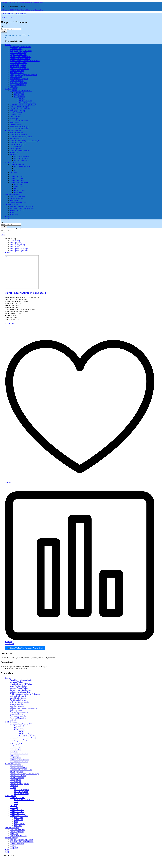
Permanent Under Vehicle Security (22, 208)
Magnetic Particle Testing (18, 55)
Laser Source (18, 184)
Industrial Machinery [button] (12, 194)
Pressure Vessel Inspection (19, 79)
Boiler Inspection (16, 77)
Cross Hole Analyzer (17, 144)
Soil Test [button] (13, 154)
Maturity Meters (15, 146)
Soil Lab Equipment (21, 158)
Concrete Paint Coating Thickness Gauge (24, 141)
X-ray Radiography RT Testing (21, 51)
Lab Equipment (15, 148)
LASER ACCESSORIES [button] (19, 182)
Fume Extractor (19, 190)
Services (8, 678)
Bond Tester (14, 152)
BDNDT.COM (6, 17)
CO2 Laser (14, 174)
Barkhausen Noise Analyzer (19, 127)
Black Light (14, 119)
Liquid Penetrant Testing (18, 53)
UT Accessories (19, 730)
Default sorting (15, 241)
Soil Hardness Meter (21, 160)
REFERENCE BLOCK (27, 103)
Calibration (14, 87)
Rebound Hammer (16, 133)
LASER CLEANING (17, 180)
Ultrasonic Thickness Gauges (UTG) (23, 105)
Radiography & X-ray (17, 111)
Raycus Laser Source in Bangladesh (25, 292)
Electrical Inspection (17, 71)
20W (16, 168)
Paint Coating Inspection (18, 83)
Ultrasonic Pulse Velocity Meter (21, 137)
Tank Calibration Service (18, 63)
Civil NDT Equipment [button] (13, 131)
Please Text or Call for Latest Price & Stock (25, 648)
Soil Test (13, 788)
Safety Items (14, 214)
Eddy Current (14, 123)
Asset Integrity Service (18, 67)
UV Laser (13, 172)
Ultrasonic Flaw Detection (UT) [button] (21, 91)
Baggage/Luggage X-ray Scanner (21, 206)
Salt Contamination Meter (19, 121)
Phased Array (19, 95)
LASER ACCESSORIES (19, 816)
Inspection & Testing (17, 73)
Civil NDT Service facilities (19, 69)
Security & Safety (11, 838)
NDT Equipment (11, 722)
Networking (14, 200)
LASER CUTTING (17, 176)
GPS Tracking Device (17, 196)
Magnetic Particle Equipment (20, 109)
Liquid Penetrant (15, 117)
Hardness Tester (15, 115)
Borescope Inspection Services (20, 57)
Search (4, 31)
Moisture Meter (15, 125)
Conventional (19, 93)
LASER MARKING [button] (17, 164)
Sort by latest (14, 247)
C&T (7, 216)
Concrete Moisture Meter (18, 135)
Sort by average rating (17, 245)
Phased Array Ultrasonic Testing (21, 47)
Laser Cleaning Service (18, 65)
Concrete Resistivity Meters (19, 150)
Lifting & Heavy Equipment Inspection (23, 75)
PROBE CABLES (25, 101)
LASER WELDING (17, 178)
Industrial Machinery (12, 828)
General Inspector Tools (18, 202)
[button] (2, 858)
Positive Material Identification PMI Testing (25, 61)
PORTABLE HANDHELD (24, 166)
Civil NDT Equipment (13, 764)
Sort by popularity (16, 243)
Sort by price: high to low (19, 251)
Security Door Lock (17, 210)
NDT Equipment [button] (11, 89)
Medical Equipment (17, 198)
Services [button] (8, 45)
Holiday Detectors (16, 113)
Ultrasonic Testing (16, 49)
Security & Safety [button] (11, 204)
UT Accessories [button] (19, 97)
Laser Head (18, 192)
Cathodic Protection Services (20, 59)
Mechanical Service (17, 81)
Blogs (7, 218)
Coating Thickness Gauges (19, 107)
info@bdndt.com (11, 35)
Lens (16, 188)
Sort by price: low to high (19, 249)
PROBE (22, 99)
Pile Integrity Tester (16, 139)
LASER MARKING (17, 798)
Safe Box (13, 212)
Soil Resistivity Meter (21, 156)
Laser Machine (10, 796)
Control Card (18, 186)
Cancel (7, 253)
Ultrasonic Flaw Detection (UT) (21, 724)
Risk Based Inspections (18, 85)
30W (16, 170)
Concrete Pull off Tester (18, 142)
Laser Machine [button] (10, 162)
